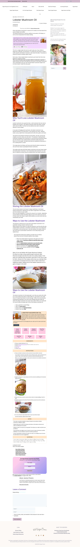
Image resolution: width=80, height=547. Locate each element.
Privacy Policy (18, 530)
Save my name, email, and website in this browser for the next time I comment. (29, 515)
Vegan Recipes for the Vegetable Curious (10, 6)
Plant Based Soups (40, 10)
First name (29, 462)
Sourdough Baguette (20, 450)
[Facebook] (68, 1)
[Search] (64, 68)
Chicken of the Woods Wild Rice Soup (62, 533)
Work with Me (24, 1)
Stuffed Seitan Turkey (20, 452)
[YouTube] (38, 535)
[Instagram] (66, 1)
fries (25, 309)
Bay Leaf (17, 347)
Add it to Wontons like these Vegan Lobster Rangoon (28, 244)
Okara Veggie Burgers (20, 454)
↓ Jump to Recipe (43, 23)
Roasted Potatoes (27, 307)
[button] (13, 24)
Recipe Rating (16, 492)
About (33, 6)
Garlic (20, 348)
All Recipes (25, 6)
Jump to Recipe (18, 46)
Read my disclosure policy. (35, 28)
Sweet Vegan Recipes (52, 10)
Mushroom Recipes (52, 6)
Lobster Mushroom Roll (62, 531)
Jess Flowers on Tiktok (18, 532)
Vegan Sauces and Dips (65, 10)
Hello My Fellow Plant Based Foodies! (14, 1)
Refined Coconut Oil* (23, 344)
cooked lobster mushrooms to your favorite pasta (31, 243)
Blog (16, 16)
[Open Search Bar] (40, 14)
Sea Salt (19, 345)
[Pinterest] (70, 1)
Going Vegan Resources (18, 534)
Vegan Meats (75, 6)
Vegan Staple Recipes (14, 10)
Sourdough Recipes (64, 6)
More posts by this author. (24, 484)
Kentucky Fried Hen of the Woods (61, 530)
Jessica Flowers (17, 475)
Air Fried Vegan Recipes (27, 10)
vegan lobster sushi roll (33, 245)
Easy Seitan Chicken (20, 449)
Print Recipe (25, 46)
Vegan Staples (38, 474)
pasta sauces (23, 306)
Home (14, 16)
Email (29, 466)
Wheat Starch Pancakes (21, 453)
